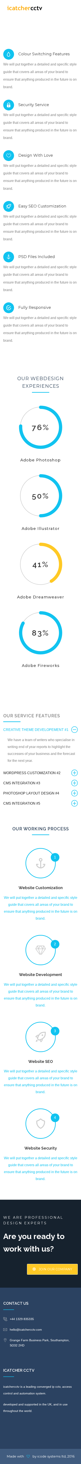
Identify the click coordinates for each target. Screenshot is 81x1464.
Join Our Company (55, 1269)
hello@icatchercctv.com (26, 1329)
